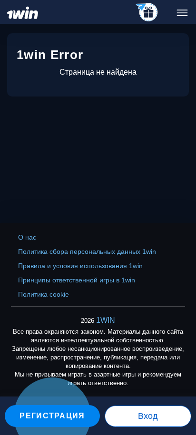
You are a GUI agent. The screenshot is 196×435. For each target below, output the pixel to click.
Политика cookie (43, 294)
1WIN (105, 320)
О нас (27, 237)
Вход (148, 416)
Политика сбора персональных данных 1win (87, 251)
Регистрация (52, 416)
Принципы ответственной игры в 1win (76, 280)
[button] (179, 394)
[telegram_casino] (147, 12)
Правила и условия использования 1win (80, 266)
